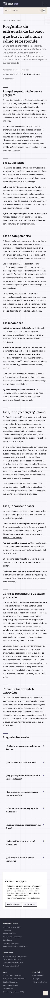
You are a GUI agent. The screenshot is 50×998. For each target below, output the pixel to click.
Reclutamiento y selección (12, 937)
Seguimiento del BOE (10, 985)
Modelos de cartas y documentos (15, 956)
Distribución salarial (10, 982)
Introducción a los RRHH (12, 927)
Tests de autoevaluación (11, 966)
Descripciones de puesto (12, 959)
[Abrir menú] (45, 4)
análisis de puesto (31, 100)
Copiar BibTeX (30, 904)
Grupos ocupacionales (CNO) (13, 992)
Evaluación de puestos (11, 943)
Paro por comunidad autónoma (14, 979)
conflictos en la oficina (31, 311)
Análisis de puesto (9, 934)
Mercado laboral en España (12, 976)
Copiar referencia (13, 904)
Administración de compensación (15, 947)
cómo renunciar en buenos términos (18, 224)
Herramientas (8, 989)
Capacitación (7, 940)
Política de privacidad (39, 982)
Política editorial (37, 976)
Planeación (7, 930)
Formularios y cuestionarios (13, 963)
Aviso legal (35, 979)
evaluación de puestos (12, 537)
